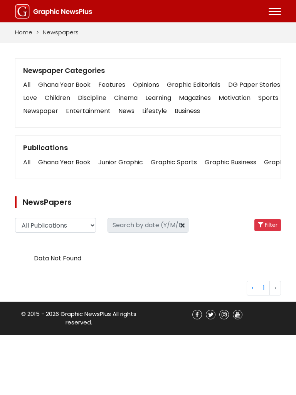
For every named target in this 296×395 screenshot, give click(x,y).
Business (187, 110)
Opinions (146, 84)
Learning (158, 97)
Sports (268, 97)
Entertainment (88, 110)
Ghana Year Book (64, 84)
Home (23, 32)
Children (57, 97)
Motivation (235, 97)
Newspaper (40, 110)
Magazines (195, 97)
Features (111, 84)
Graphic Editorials (193, 84)
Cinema (126, 97)
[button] (26, 162)
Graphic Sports (174, 162)
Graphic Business (230, 162)
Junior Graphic (120, 162)
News (126, 110)
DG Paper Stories (254, 84)
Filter (270, 225)
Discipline (92, 97)
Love (30, 97)
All (26, 84)
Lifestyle (154, 110)
